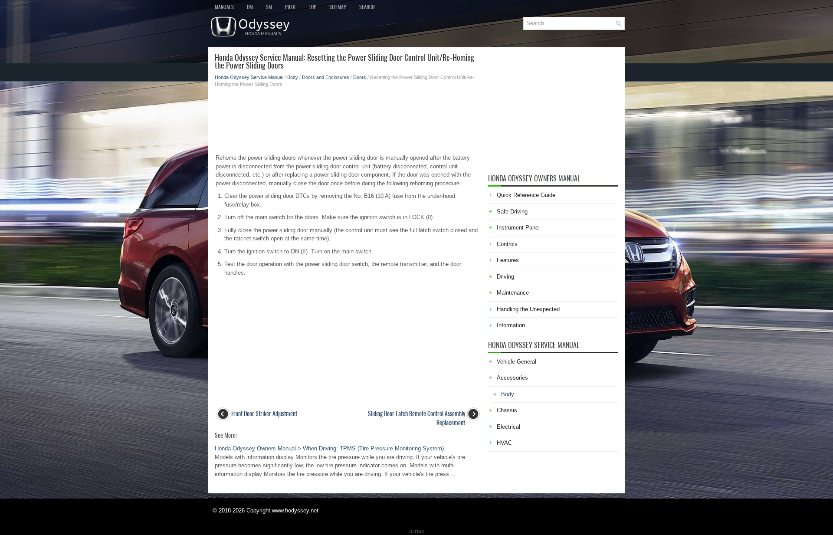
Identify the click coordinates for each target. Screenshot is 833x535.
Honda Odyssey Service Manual (249, 77)
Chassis (507, 410)
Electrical (508, 426)
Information (511, 325)
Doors (359, 77)
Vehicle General (516, 361)
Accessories (512, 377)
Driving (505, 276)
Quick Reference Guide (526, 195)
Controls (507, 244)
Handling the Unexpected (528, 309)
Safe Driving (512, 211)
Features (508, 260)
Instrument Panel (518, 227)
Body (292, 77)
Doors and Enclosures (325, 77)
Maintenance (513, 292)
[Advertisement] (348, 118)
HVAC (504, 443)
